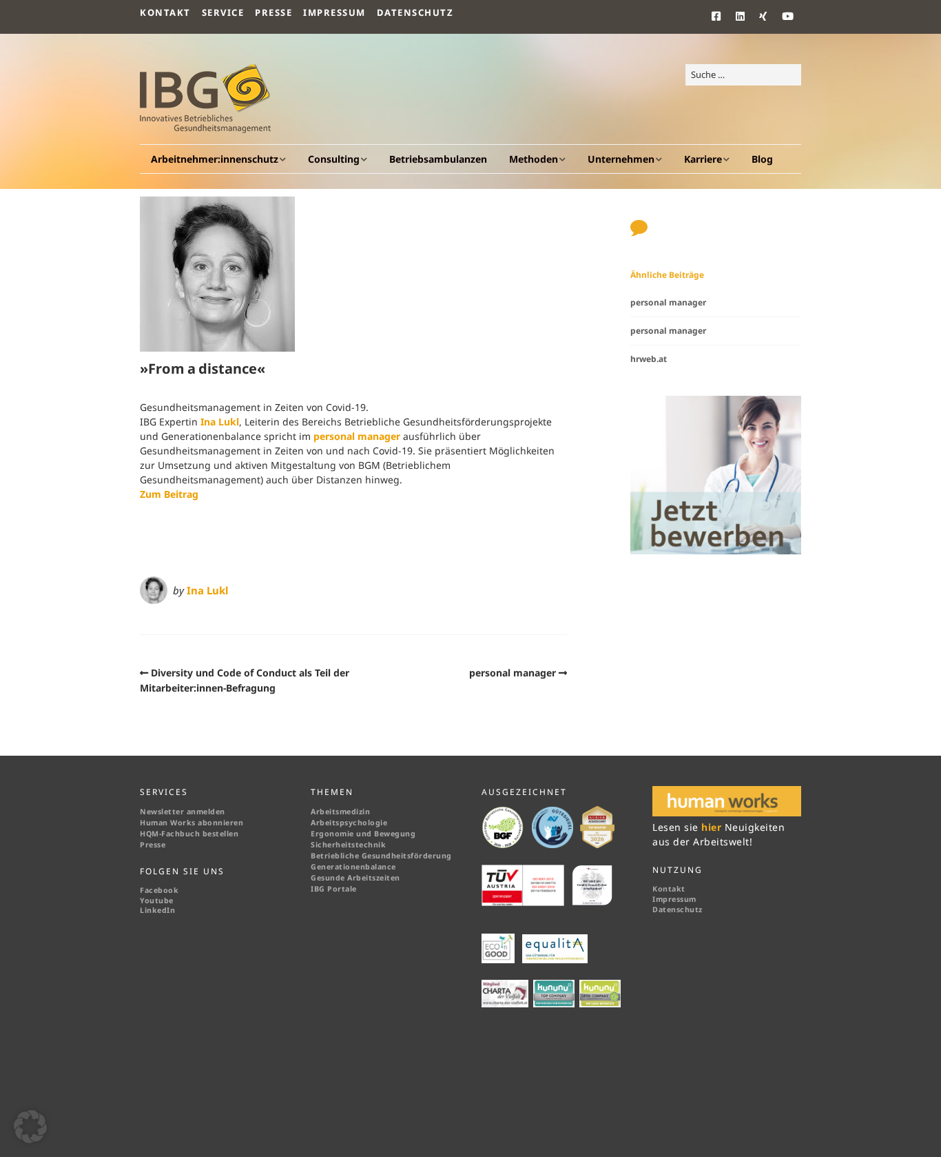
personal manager (356, 436)
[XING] (763, 16)
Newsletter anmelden (182, 811)
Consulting (334, 158)
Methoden (533, 158)
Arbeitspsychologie (349, 822)
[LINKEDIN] (741, 16)
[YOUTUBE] (788, 16)
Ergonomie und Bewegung (363, 833)
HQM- (150, 833)
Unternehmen (621, 158)
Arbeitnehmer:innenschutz (214, 158)
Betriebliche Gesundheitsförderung (381, 856)
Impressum (334, 12)
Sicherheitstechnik (348, 844)
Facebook (159, 890)
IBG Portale (334, 889)
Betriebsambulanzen (438, 158)
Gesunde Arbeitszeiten (355, 878)
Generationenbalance (353, 867)
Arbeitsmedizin (340, 811)
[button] (30, 1126)
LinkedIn (157, 910)
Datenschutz (415, 12)
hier (713, 827)
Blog (762, 158)
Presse (273, 12)
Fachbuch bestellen (201, 833)
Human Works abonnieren (191, 822)
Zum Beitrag (169, 494)
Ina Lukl (219, 421)
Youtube (157, 900)
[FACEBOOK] (720, 16)
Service (223, 12)
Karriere (703, 158)
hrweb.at (648, 359)
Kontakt (165, 12)
